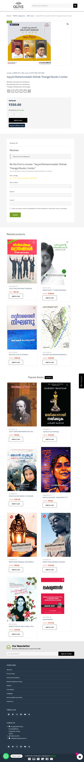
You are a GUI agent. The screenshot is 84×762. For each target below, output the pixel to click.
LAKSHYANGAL (48, 619)
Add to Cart (18, 120)
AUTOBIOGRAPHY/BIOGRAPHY (17, 494)
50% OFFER (12, 429)
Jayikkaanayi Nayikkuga (51, 432)
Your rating (14, 175)
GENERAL (52, 617)
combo (9, 73)
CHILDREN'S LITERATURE (49, 429)
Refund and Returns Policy (14, 681)
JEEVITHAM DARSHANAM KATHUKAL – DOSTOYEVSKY (27, 432)
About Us (9, 670)
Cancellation (10, 689)
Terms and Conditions (13, 678)
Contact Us (10, 701)
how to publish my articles (14, 697)
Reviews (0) (14, 143)
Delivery (9, 685)
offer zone (30, 16)
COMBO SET (16, 73)
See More (49, 378)
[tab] (14, 143)
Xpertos (53, 756)
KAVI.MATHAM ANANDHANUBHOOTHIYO (57, 355)
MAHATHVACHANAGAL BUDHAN (54, 562)
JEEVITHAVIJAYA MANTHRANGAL (20, 288)
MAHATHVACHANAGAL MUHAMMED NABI (23, 562)
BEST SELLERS (46, 288)
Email (12, 200)
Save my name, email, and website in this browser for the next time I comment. (39, 208)
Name (12, 192)
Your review (14, 182)
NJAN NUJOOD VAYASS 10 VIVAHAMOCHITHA (24, 496)
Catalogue (10, 693)
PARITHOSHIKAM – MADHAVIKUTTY (55, 497)
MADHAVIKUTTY (47, 495)
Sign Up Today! (66, 654)
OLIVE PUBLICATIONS (36, 73)
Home (9, 16)
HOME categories (19, 16)
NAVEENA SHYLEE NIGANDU (18, 355)
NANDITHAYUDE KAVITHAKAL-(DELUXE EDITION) (26, 626)
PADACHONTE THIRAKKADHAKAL (54, 290)
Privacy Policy (11, 674)
